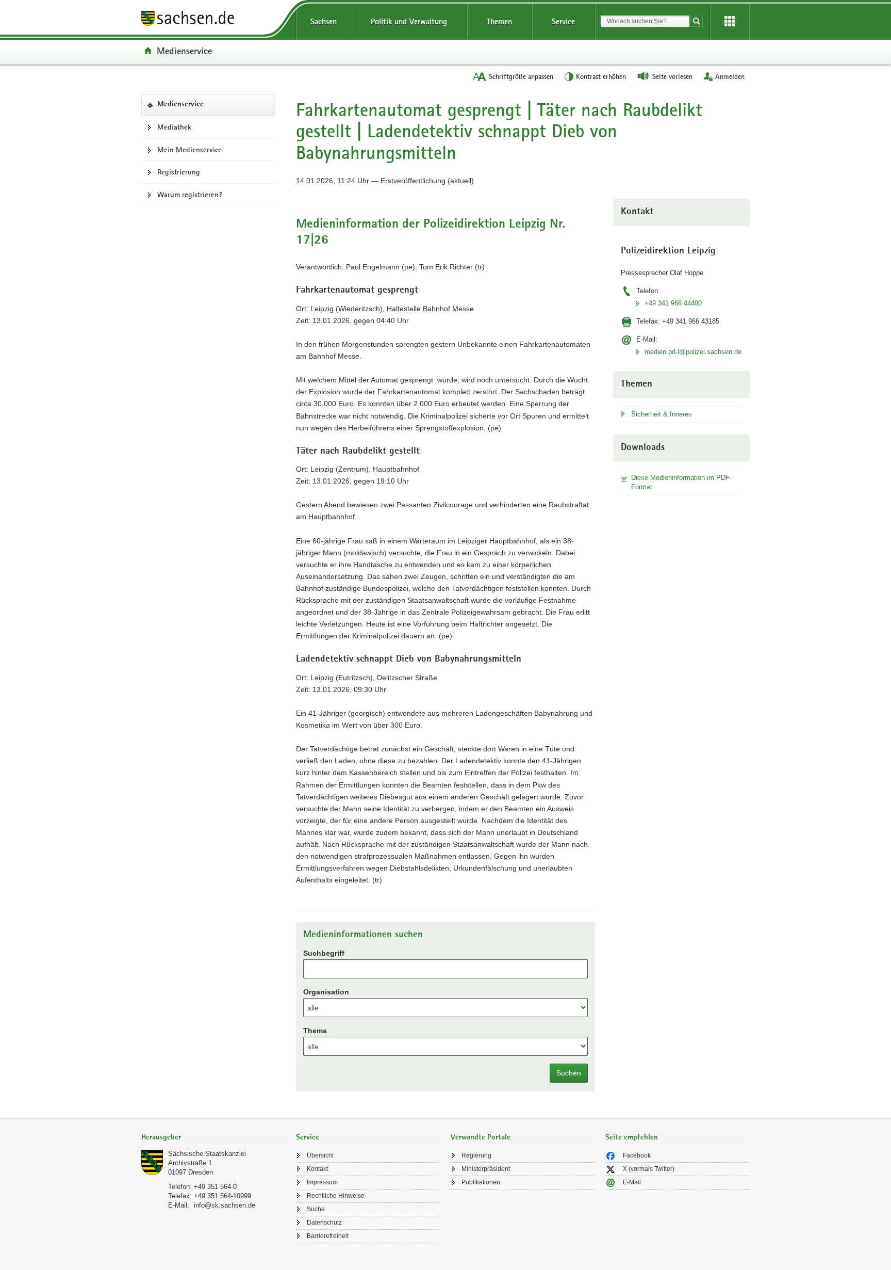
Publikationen (480, 1182)
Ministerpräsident (485, 1168)
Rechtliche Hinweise (336, 1195)
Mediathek (174, 127)
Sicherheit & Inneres (661, 414)
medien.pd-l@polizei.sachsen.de (693, 352)
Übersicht (320, 1155)
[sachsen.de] (213, 20)
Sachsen (323, 21)
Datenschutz (324, 1222)
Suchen (568, 1073)
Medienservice (184, 50)
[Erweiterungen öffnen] (730, 22)
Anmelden (730, 76)
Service (563, 21)
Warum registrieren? (189, 194)
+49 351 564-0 (215, 1187)
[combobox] (645, 21)
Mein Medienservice (189, 149)
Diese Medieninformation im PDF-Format (681, 482)
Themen (499, 21)
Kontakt (317, 1168)
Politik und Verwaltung (409, 21)
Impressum (322, 1182)
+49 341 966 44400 (673, 303)
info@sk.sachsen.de (224, 1205)
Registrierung (178, 171)
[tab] (213, 1138)
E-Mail (632, 1182)
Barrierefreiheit (328, 1236)
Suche (316, 1209)
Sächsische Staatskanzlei (207, 1154)
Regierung (476, 1155)
